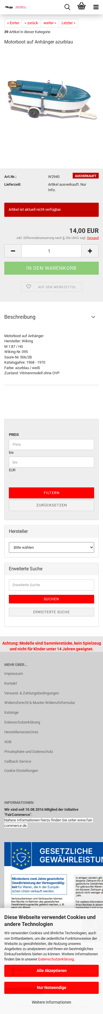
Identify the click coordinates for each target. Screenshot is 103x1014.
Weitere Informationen (51, 1002)
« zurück (31, 23)
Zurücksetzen (51, 505)
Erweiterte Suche (51, 612)
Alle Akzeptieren (52, 970)
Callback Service (17, 761)
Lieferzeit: (12, 184)
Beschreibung (19, 317)
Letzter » (68, 23)
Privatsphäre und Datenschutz (28, 751)
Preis (14, 434)
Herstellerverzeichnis (21, 732)
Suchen (51, 599)
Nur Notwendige (51, 987)
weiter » (49, 23)
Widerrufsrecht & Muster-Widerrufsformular (39, 702)
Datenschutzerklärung (56, 959)
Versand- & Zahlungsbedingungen (31, 693)
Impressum (13, 673)
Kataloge (11, 712)
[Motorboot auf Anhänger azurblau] (51, 93)
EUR (12, 470)
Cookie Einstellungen (21, 770)
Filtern (52, 493)
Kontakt (10, 683)
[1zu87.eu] (14, 7)
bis (11, 452)
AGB (7, 742)
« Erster (13, 23)
